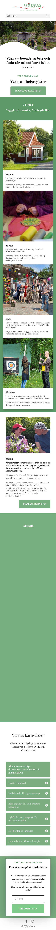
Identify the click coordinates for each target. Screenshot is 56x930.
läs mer (43, 578)
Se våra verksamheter (28, 90)
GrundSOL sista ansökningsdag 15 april (26, 625)
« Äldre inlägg (12, 712)
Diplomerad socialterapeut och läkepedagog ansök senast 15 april (25, 567)
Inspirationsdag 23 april (22, 684)
